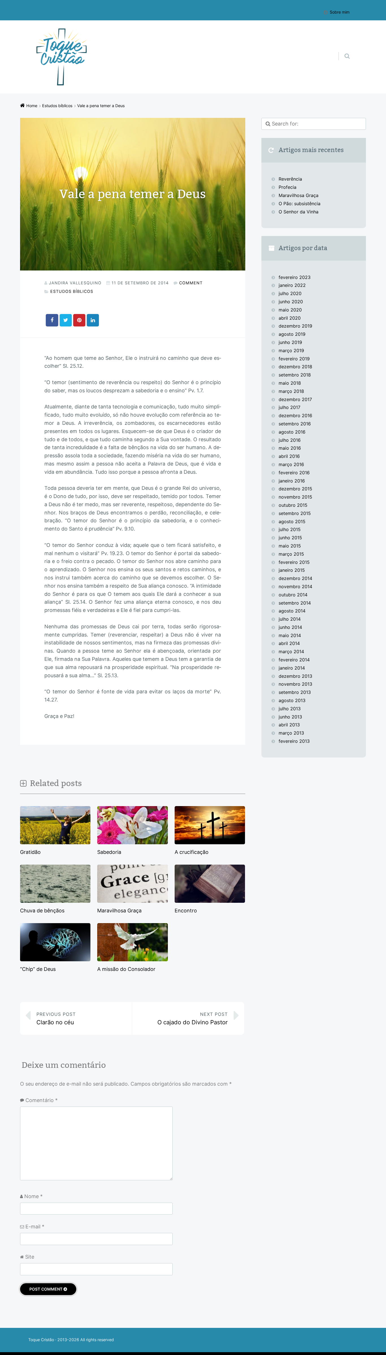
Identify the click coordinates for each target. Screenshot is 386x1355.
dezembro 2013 (295, 676)
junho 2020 (291, 301)
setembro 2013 (295, 692)
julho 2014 (290, 619)
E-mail (34, 1227)
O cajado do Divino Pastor (192, 1018)
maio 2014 (290, 635)
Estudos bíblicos (71, 291)
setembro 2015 (295, 513)
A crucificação (192, 852)
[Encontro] (210, 902)
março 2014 (291, 651)
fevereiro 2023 (295, 277)
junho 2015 (290, 537)
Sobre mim (340, 12)
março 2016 (291, 464)
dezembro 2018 (295, 366)
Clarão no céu (56, 1018)
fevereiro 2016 (294, 472)
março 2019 (291, 350)
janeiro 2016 (292, 481)
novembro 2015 (295, 497)
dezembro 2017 (295, 399)
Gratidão (30, 852)
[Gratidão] (55, 844)
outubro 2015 (293, 505)
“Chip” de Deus (38, 969)
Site (29, 1257)
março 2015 (291, 554)
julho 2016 (290, 440)
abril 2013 (289, 725)
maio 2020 (290, 310)
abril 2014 (289, 643)
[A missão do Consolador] (132, 961)
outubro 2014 (293, 595)
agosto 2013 (292, 700)
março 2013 (291, 733)
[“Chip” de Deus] (55, 961)
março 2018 (291, 391)
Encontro (186, 911)
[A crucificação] (210, 844)
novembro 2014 (295, 586)
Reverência (290, 179)
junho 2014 (290, 627)
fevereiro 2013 (294, 741)
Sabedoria (109, 852)
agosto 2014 (292, 611)
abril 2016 (289, 456)
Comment (191, 282)
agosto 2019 (292, 334)
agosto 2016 (292, 432)
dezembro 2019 (295, 326)
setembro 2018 (295, 375)
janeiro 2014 (292, 668)
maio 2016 (290, 448)
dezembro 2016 (295, 415)
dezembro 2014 (295, 578)
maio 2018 (290, 383)
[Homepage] (61, 57)
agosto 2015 (292, 521)
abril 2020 (290, 318)
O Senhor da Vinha (298, 212)
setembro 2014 (295, 603)
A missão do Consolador (126, 969)
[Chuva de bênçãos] (55, 902)
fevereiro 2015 (294, 562)
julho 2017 (289, 407)
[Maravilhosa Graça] (132, 902)
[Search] (342, 50)
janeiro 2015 (292, 570)
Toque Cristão (41, 1339)
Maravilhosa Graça (119, 911)
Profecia (288, 187)
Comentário (41, 1100)
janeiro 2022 (292, 285)
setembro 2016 (295, 424)
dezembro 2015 (295, 489)
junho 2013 (290, 717)
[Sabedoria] (132, 844)
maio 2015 (290, 546)
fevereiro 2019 (294, 359)
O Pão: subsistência (299, 203)
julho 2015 (290, 529)
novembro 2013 (295, 684)
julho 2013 (290, 708)
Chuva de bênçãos (42, 911)
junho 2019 (290, 342)
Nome (33, 1196)
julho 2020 (290, 293)
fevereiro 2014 (294, 660)
